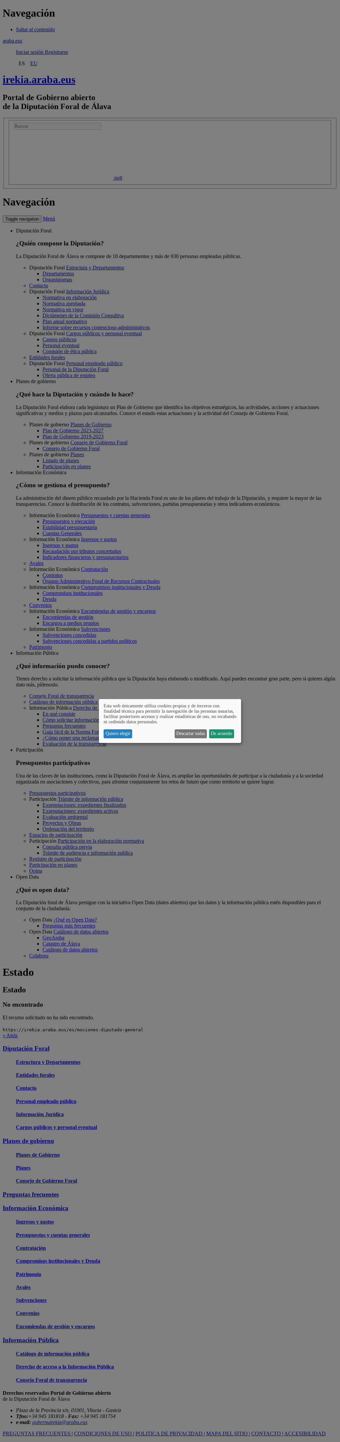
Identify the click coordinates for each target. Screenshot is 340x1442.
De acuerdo (221, 733)
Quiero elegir (118, 733)
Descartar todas (190, 733)
